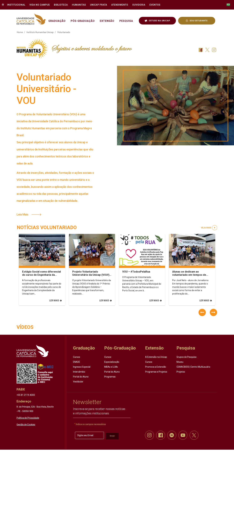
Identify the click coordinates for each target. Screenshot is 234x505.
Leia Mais (22, 214)
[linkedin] (171, 435)
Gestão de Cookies (26, 424)
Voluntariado (63, 32)
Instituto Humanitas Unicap (40, 32)
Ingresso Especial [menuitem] (81, 367)
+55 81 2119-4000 (26, 395)
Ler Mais (54, 300)
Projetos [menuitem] (181, 371)
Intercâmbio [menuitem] (79, 371)
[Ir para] (33, 351)
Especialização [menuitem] (111, 362)
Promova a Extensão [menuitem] (155, 367)
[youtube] (182, 435)
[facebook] (160, 435)
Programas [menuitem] (110, 376)
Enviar (112, 436)
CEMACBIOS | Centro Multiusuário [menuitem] (193, 367)
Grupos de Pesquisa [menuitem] (186, 357)
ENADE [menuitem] (76, 362)
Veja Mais (206, 227)
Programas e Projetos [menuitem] (156, 371)
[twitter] (194, 435)
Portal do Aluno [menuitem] (81, 376)
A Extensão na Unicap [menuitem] (156, 357)
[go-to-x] (31, 19)
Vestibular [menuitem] (78, 381)
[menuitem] (15, 5)
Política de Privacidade (28, 418)
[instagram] (149, 435)
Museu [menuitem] (180, 362)
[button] (202, 312)
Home (20, 32)
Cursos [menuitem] (76, 357)
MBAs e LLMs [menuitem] (111, 367)
